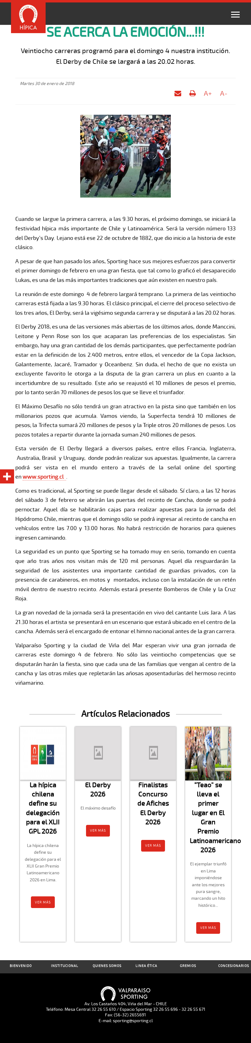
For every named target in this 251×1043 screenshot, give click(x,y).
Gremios (188, 966)
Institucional (64, 966)
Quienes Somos (107, 966)
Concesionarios (233, 966)
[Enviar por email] (178, 94)
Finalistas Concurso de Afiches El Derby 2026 (153, 803)
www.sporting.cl (43, 476)
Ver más (43, 902)
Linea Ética (146, 966)
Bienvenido (21, 966)
